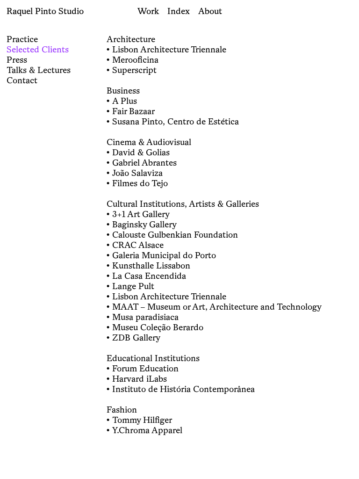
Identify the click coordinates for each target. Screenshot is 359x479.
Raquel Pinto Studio (45, 11)
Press (17, 59)
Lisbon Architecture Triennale (169, 49)
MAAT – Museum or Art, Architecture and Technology (217, 306)
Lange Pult (133, 286)
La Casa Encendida (149, 275)
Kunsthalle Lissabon (151, 265)
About (210, 11)
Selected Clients (38, 49)
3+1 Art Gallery (141, 214)
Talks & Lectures (39, 70)
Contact (22, 80)
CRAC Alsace (138, 245)
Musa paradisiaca (145, 317)
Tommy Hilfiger (142, 419)
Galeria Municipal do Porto (164, 255)
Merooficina (135, 59)
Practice (22, 39)
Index (178, 11)
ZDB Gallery (136, 337)
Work (148, 11)
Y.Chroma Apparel (147, 430)
